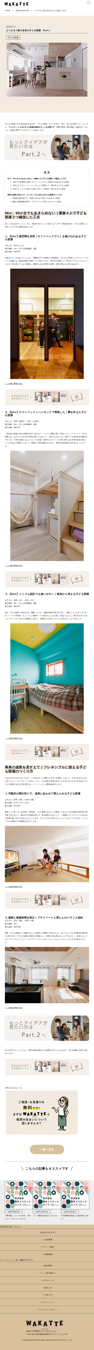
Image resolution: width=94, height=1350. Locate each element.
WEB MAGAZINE (22, 11)
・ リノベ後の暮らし (47, 1272)
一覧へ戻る (47, 1149)
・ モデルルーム (47, 1280)
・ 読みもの (47, 1287)
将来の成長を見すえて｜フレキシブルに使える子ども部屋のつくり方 (34, 195)
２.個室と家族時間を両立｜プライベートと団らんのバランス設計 (36, 202)
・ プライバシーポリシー (47, 1309)
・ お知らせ (47, 1294)
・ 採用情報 (47, 1254)
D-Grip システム (66, 1340)
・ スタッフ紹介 (47, 1246)
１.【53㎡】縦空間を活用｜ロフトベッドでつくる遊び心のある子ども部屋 (39, 182)
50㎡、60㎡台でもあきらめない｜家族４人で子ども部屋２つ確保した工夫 (36, 179)
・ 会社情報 (47, 1239)
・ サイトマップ (47, 1302)
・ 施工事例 (47, 1265)
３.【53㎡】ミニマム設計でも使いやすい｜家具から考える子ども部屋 (37, 189)
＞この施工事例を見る (14, 384)
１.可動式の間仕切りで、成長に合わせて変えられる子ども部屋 (35, 198)
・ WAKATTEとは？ (47, 1232)
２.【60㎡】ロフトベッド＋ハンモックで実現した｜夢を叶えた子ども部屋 (39, 185)
